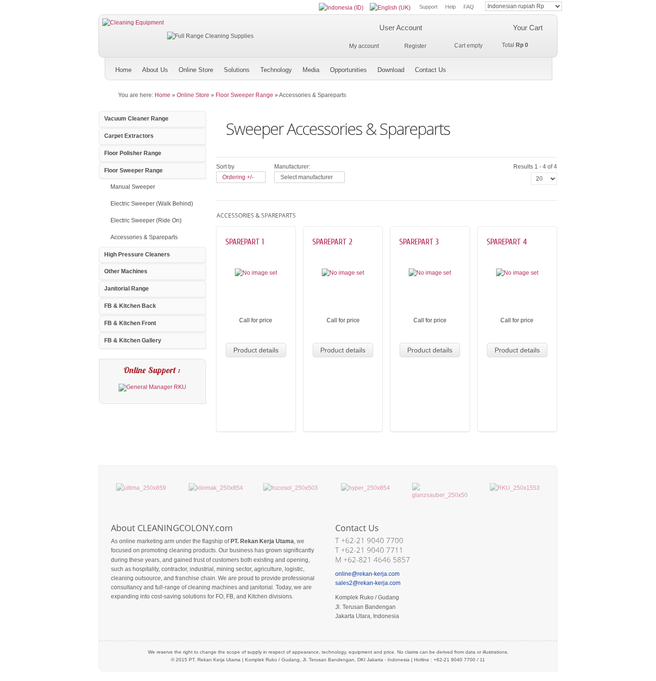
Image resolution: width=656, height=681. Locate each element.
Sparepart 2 (332, 241)
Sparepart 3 (419, 241)
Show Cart (460, 45)
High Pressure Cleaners (137, 254)
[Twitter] (483, 66)
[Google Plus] (498, 66)
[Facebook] (513, 66)
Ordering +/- (238, 177)
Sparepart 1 (244, 241)
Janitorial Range (126, 288)
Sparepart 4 (506, 241)
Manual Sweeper (132, 186)
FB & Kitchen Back (130, 306)
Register (415, 46)
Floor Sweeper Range (244, 95)
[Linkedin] (542, 66)
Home (162, 95)
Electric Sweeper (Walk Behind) (151, 203)
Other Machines (125, 271)
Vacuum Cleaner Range (136, 118)
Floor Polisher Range (132, 153)
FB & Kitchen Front (130, 323)
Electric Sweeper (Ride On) (146, 220)
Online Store (193, 95)
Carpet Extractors (129, 136)
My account (364, 46)
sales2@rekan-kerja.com (368, 583)
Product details (256, 350)
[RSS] (528, 66)
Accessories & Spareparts (144, 237)
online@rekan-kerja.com (367, 574)
